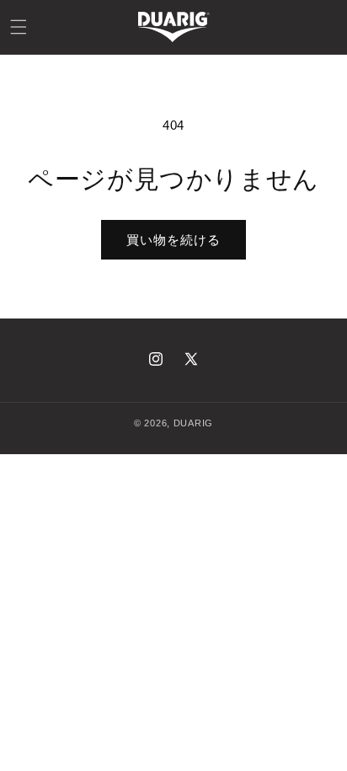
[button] (18, 27)
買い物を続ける (173, 240)
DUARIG (193, 423)
